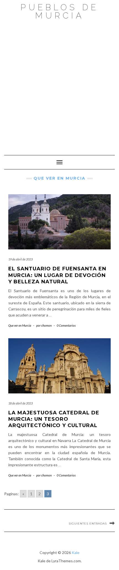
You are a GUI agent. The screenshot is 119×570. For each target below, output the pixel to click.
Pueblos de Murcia (59, 11)
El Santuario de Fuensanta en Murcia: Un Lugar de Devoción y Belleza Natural (57, 275)
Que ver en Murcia (19, 325)
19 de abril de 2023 (20, 259)
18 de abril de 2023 (20, 403)
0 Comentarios (66, 325)
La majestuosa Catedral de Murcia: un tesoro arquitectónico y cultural (53, 419)
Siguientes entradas (88, 523)
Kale (75, 552)
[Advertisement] (59, 84)
